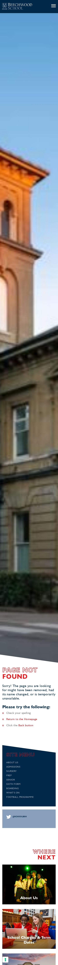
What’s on (13, 793)
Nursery (11, 771)
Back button (25, 725)
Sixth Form (13, 784)
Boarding (12, 788)
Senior (10, 780)
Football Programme (20, 797)
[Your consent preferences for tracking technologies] (5, 960)
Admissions (13, 767)
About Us (12, 763)
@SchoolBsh (20, 817)
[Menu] (53, 6)
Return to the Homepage (21, 719)
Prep (9, 775)
